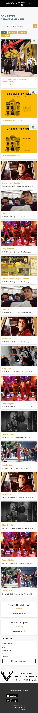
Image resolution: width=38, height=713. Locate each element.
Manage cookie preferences (19, 690)
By (3, 654)
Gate (3, 647)
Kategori (22, 32)
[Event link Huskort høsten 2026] (19, 139)
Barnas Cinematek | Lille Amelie (15, 279)
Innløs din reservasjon (19, 631)
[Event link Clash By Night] (19, 421)
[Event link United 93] (19, 200)
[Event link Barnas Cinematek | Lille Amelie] (19, 266)
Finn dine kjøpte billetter (19, 613)
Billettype (5, 36)
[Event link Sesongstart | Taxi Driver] (19, 170)
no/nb (33, 3)
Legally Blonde (8, 465)
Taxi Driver (6, 339)
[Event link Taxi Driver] (19, 326)
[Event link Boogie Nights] (19, 233)
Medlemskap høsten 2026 (13, 120)
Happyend (6, 368)
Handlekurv (22, 4)
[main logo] (4, 3)
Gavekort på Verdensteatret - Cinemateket (14, 80)
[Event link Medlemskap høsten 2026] (19, 104)
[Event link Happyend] (19, 356)
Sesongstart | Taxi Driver (12, 183)
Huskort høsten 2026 (11, 156)
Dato (3, 32)
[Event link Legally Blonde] (19, 451)
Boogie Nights (8, 249)
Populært (12, 32)
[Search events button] (35, 26)
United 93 (6, 214)
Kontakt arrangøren (20, 661)
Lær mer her (19, 609)
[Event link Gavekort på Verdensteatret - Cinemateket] (19, 58)
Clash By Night (8, 434)
